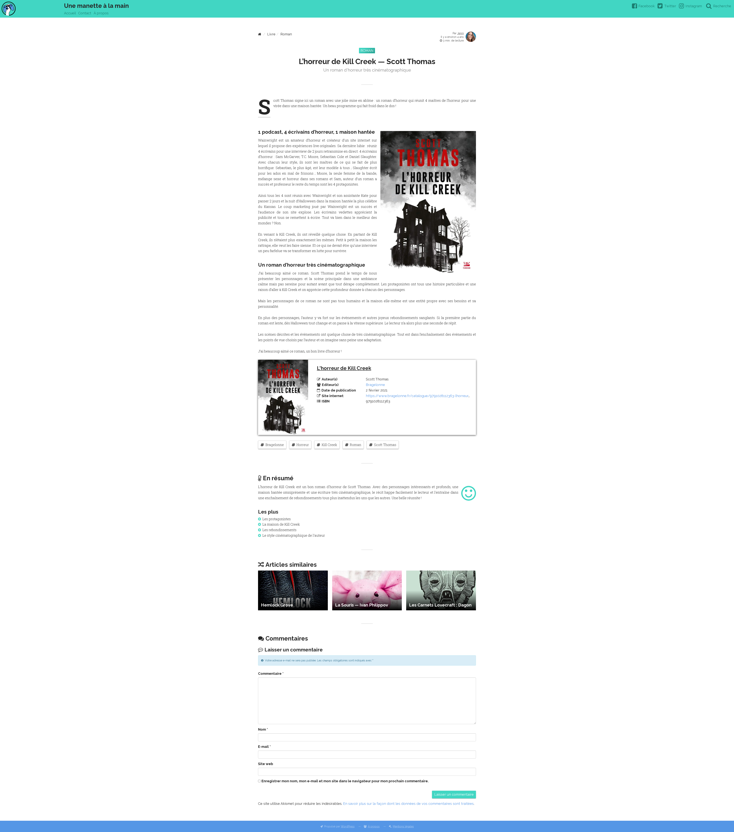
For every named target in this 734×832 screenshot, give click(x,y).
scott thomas (385, 444)
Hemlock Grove (277, 604)
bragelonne (275, 444)
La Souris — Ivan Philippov (361, 604)
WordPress (348, 826)
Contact (84, 13)
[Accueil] (259, 34)
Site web (265, 764)
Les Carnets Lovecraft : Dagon (440, 604)
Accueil (70, 13)
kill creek (329, 444)
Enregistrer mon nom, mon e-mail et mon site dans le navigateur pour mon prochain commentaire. (345, 781)
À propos (101, 13)
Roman (286, 34)
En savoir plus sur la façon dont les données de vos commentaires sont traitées (408, 804)
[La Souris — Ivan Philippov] (367, 590)
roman (355, 444)
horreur (302, 444)
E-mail (264, 747)
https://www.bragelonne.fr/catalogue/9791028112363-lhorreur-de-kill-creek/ (429, 396)
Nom (263, 729)
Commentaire (271, 674)
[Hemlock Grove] (293, 590)
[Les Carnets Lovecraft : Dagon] (441, 590)
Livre (271, 34)
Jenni (460, 33)
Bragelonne (375, 385)
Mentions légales (403, 826)
